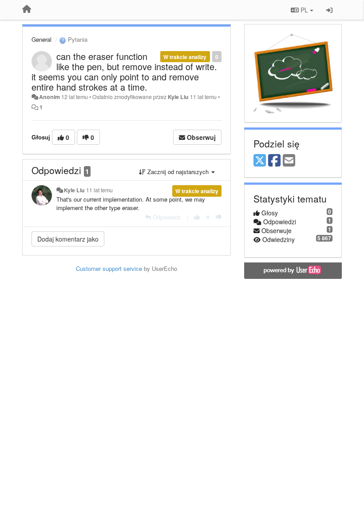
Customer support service (109, 268)
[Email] (289, 160)
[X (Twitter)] (259, 160)
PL (304, 9)
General (41, 39)
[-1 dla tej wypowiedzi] (219, 217)
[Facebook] (274, 160)
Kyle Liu (178, 97)
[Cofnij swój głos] (208, 217)
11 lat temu (99, 190)
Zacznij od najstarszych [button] (178, 171)
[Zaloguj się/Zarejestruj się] (329, 9)
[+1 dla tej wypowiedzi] (197, 217)
